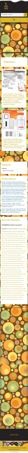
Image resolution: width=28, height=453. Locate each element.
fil (11, 246)
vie (6, 267)
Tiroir (7, 255)
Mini (25, 288)
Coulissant (14, 288)
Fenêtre (14, 291)
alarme (13, 246)
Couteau (15, 242)
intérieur (17, 284)
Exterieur (24, 250)
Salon (6, 282)
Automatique (14, 295)
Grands (16, 299)
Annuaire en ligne (14, 434)
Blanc (18, 238)
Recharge (14, 276)
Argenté (22, 284)
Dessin (23, 267)
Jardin (21, 246)
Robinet (9, 242)
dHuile (7, 274)
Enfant (10, 234)
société (21, 297)
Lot (7, 234)
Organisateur (16, 265)
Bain (24, 242)
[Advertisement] (14, 38)
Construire (15, 286)
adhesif (18, 274)
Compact (7, 238)
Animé (10, 280)
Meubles (22, 261)
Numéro (20, 257)
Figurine (9, 293)
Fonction (14, 231)
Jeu (5, 234)
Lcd (12, 242)
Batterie (14, 261)
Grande (23, 253)
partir (24, 234)
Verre (16, 257)
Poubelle (19, 291)
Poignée (13, 253)
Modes (17, 263)
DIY (12, 278)
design (18, 272)
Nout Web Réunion (14, 449)
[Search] (25, 15)
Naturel (22, 295)
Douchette (23, 274)
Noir (16, 229)
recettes (18, 293)
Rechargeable (12, 274)
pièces (22, 231)
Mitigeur (8, 246)
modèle (21, 265)
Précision (9, 257)
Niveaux (4, 255)
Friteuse (4, 274)
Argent (18, 280)
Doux (19, 295)
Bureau (20, 244)
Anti (7, 299)
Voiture (13, 284)
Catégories (4, 168)
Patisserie (4, 278)
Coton (3, 259)
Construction (10, 272)
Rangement (8, 236)
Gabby (3, 238)
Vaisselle (12, 250)
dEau (15, 278)
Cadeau (20, 234)
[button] (14, 19)
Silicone (12, 259)
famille (5, 293)
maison (12, 225)
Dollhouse (4, 242)
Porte (3, 240)
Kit (13, 234)
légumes (10, 240)
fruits (15, 255)
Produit (20, 240)
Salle (13, 240)
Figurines (9, 276)
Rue (10, 297)
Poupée (3, 236)
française (21, 263)
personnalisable (8, 291)
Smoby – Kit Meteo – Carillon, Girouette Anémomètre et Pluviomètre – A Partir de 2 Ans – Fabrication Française (13, 205)
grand (7, 265)
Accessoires (11, 229)
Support (17, 250)
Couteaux (4, 250)
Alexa (16, 269)
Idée (3, 269)
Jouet (23, 240)
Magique (18, 236)
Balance (22, 238)
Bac (15, 272)
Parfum (13, 236)
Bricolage (16, 297)
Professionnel (19, 278)
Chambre (9, 278)
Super (22, 280)
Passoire (8, 295)
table (21, 293)
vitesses (20, 299)
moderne (7, 259)
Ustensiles (15, 244)
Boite (13, 257)
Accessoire (4, 272)
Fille (9, 282)
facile (6, 244)
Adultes (12, 299)
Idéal (6, 286)
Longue (3, 265)
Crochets (14, 280)
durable (3, 267)
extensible (11, 255)
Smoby (18, 261)
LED (25, 238)
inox (21, 229)
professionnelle (14, 282)
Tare (21, 272)
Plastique (20, 248)
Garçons (13, 293)
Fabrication (4, 284)
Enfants (12, 238)
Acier (24, 229)
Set (4, 248)
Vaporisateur (13, 267)
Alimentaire (4, 257)
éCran (16, 240)
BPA (13, 297)
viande (3, 282)
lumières (4, 299)
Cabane (11, 265)
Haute (4, 229)
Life (2, 293)
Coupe (19, 269)
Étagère (20, 259)
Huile (18, 231)
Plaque (3, 244)
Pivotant (9, 284)
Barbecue (4, 276)
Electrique (20, 286)
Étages (7, 297)
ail (23, 246)
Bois (3, 234)
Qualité (19, 225)
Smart (3, 286)
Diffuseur (4, 246)
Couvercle (23, 291)
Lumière (12, 269)
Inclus (8, 250)
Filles (3, 291)
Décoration (20, 242)
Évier (15, 238)
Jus (19, 229)
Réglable (17, 246)
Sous (3, 263)
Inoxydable (5, 231)
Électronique (9, 248)
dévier (19, 282)
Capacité (4, 261)
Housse (3, 297)
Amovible (4, 288)
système (19, 267)
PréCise (16, 259)
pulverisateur (5, 253)
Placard (13, 263)
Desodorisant (20, 288)
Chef (18, 276)
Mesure (16, 234)
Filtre (20, 250)
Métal (9, 253)
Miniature (10, 244)
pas (9, 299)
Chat (23, 257)
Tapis (8, 267)
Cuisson (10, 231)
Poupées (4, 295)
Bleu (20, 276)
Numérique (18, 253)
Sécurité (19, 255)
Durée (3, 280)
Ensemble (14, 248)
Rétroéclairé (7, 269)
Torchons (8, 288)
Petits (6, 240)
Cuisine (5, 225)
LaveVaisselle (7, 263)
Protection (9, 286)
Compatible (9, 261)
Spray (21, 236)
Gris (3, 248)
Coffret (6, 280)
